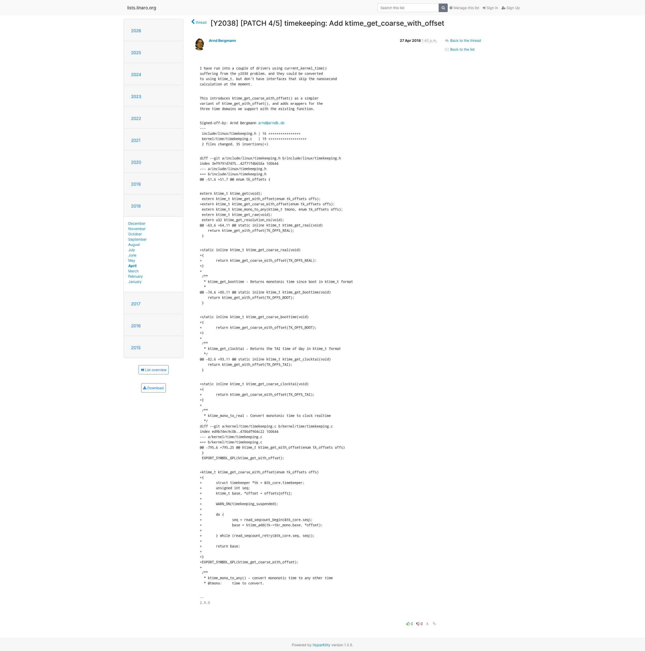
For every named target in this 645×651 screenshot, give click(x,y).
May (131, 260)
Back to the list (462, 49)
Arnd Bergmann (222, 40)
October (135, 234)
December (136, 223)
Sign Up (513, 8)
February (135, 276)
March (133, 271)
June (132, 255)
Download (155, 388)
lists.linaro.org (141, 7)
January (135, 281)
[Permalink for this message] (434, 624)
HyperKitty (321, 645)
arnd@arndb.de (271, 122)
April (132, 266)
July (131, 250)
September (137, 239)
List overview (155, 370)
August (134, 244)
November (137, 228)
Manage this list (466, 8)
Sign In (492, 8)
